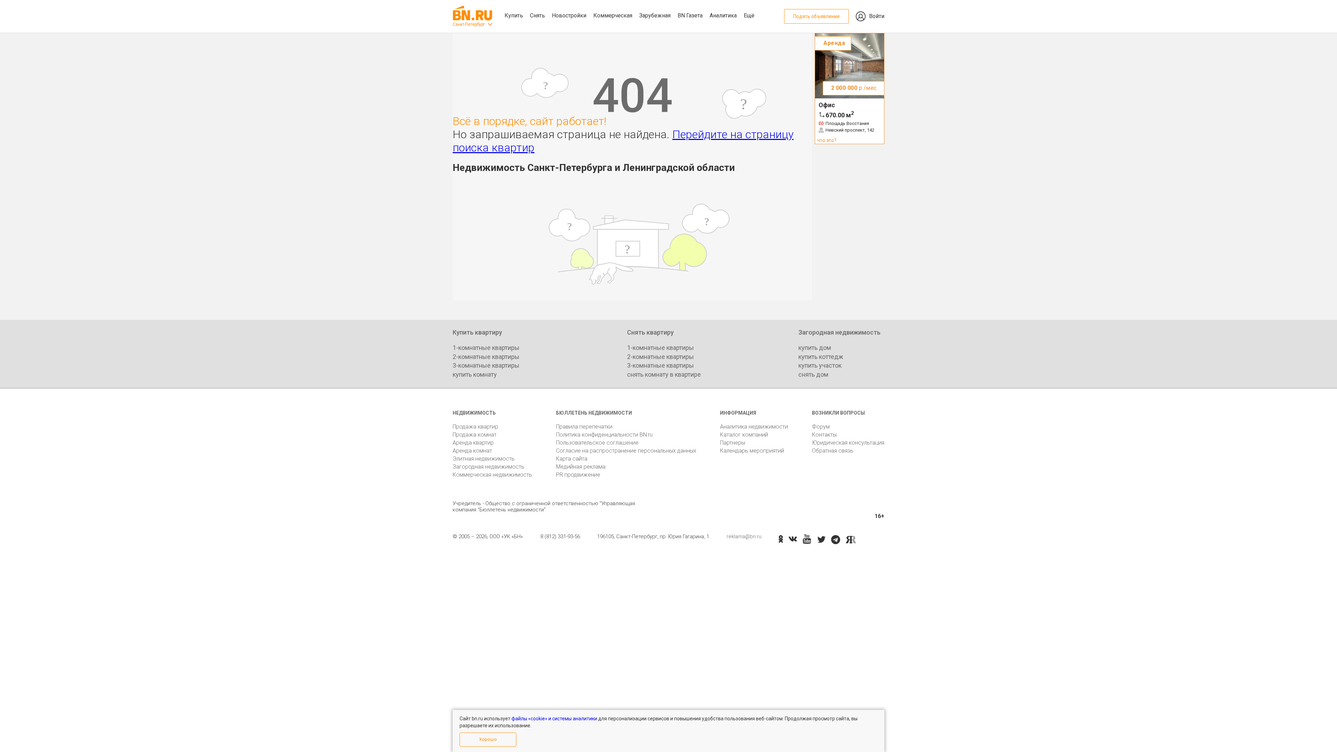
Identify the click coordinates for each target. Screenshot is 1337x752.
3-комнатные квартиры (486, 365)
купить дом (814, 347)
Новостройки (569, 15)
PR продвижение (578, 474)
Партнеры (732, 442)
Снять (537, 15)
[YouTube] (807, 539)
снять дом (813, 374)
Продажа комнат (475, 434)
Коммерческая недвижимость (492, 474)
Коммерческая (612, 15)
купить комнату (475, 374)
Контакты (824, 434)
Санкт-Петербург (469, 24)
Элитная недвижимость (484, 458)
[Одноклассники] (781, 539)
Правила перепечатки (584, 426)
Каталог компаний (744, 434)
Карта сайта (571, 458)
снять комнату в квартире (664, 374)
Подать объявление (816, 16)
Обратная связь (832, 450)
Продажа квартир (475, 426)
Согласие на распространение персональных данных (626, 450)
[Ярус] (851, 539)
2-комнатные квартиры (486, 356)
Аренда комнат (472, 450)
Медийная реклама (580, 466)
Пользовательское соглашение (597, 442)
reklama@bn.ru (744, 536)
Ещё (749, 15)
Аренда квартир (473, 442)
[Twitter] (822, 539)
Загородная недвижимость (488, 466)
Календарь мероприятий (752, 450)
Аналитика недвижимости (754, 426)
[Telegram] (835, 539)
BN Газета (690, 15)
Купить (514, 15)
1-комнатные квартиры (486, 347)
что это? (826, 140)
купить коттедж (820, 356)
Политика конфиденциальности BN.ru (604, 434)
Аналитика (723, 15)
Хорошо (488, 739)
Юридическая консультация (848, 442)
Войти (876, 16)
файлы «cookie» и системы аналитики (554, 718)
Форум (821, 426)
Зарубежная (655, 15)
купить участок (820, 365)
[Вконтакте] (793, 539)
